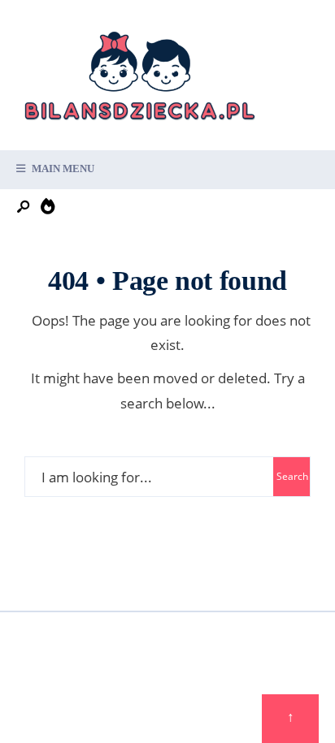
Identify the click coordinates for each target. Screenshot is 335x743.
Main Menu (61, 168)
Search (292, 476)
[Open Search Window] (24, 207)
